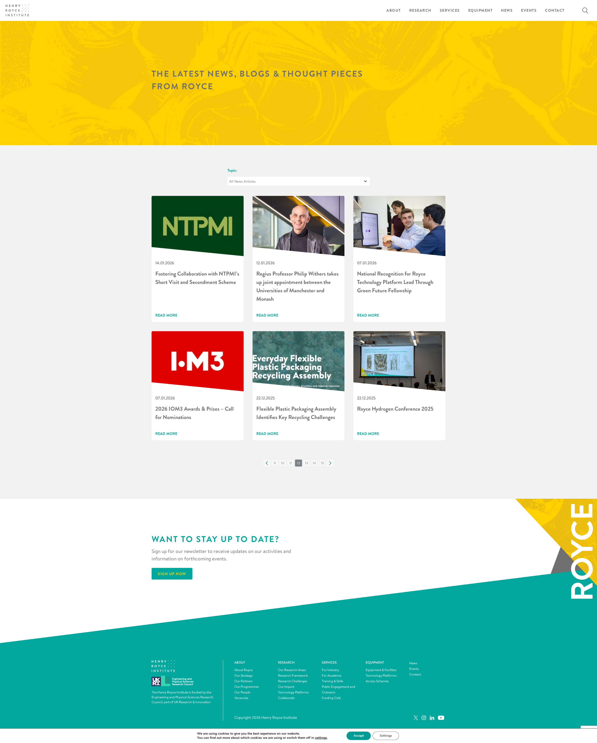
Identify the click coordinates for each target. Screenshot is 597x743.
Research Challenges (292, 681)
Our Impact (286, 687)
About (393, 10)
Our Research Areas (292, 670)
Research (420, 10)
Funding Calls (331, 698)
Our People (242, 692)
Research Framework (293, 675)
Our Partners (243, 681)
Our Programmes (246, 687)
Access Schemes (377, 681)
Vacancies (241, 698)
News (507, 10)
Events (529, 10)
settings (321, 738)
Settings (386, 735)
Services (450, 10)
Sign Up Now (172, 573)
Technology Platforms (293, 692)
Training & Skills (332, 681)
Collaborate (286, 698)
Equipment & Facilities (381, 670)
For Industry (330, 670)
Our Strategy (243, 675)
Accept (359, 735)
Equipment (480, 10)
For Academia (331, 675)
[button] (266, 463)
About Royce (243, 670)
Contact (555, 10)
